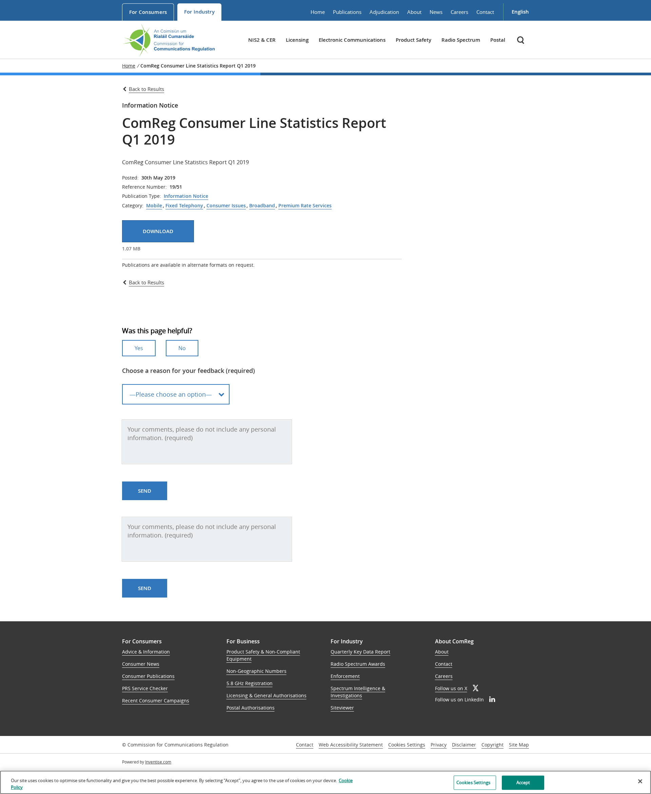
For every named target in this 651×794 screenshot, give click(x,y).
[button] (521, 40)
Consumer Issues (226, 206)
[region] (325, 782)
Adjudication (384, 11)
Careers (459, 11)
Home (318, 11)
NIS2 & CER (262, 39)
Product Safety (413, 39)
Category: (132, 206)
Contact (485, 11)
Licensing (297, 39)
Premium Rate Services (305, 206)
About (414, 11)
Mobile (154, 206)
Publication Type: (141, 196)
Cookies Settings (406, 745)
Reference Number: (144, 187)
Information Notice (186, 196)
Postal (497, 39)
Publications (347, 11)
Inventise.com (158, 761)
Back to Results (146, 89)
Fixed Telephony (184, 206)
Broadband (262, 206)
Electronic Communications (352, 39)
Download (158, 231)
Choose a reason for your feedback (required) (188, 370)
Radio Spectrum (460, 39)
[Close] (640, 781)
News (436, 11)
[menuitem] (148, 12)
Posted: (130, 178)
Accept (523, 782)
